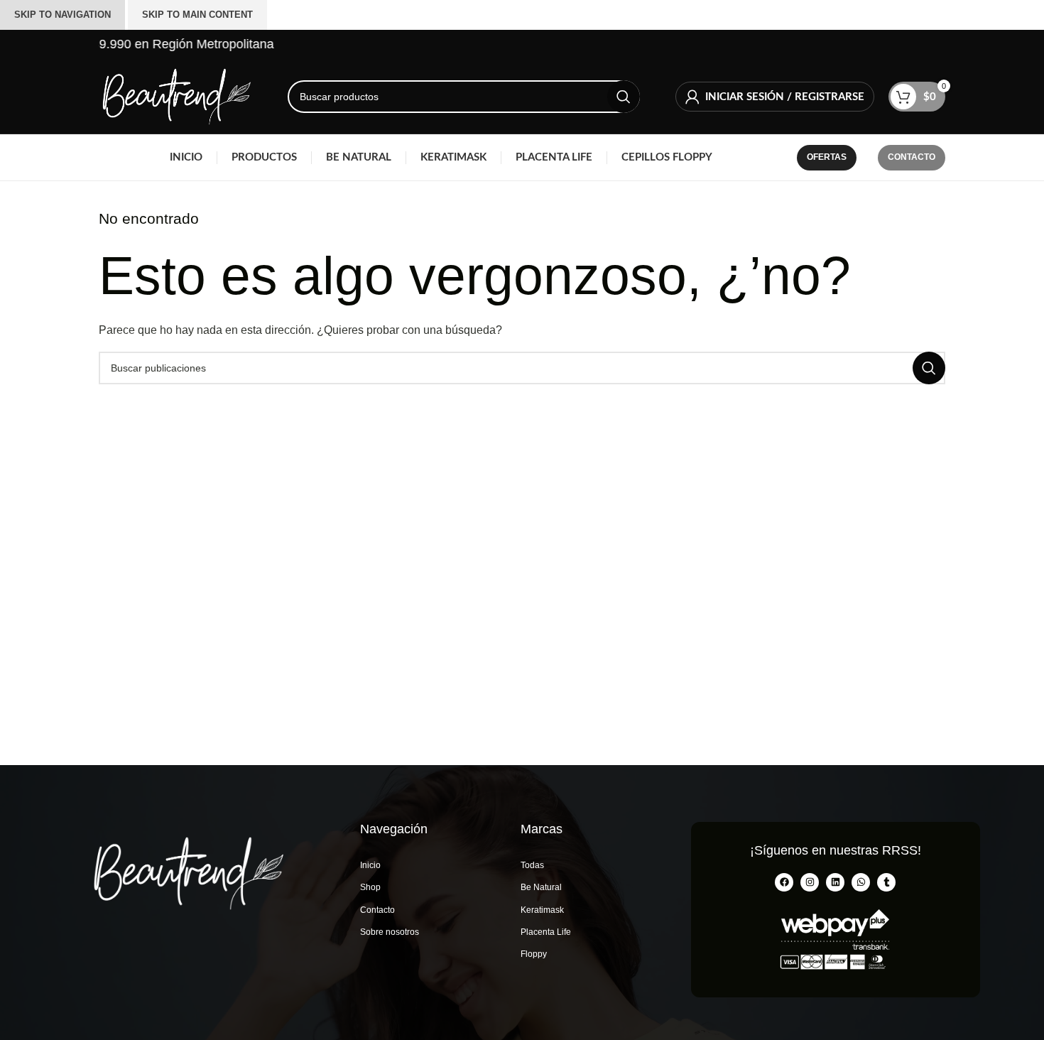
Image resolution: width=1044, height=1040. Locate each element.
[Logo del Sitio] (175, 96)
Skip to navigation (62, 14)
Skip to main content (197, 14)
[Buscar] (623, 96)
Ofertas (827, 157)
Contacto (911, 157)
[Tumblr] (886, 882)
